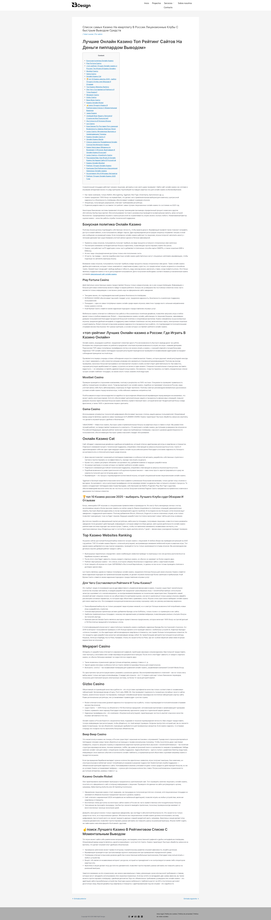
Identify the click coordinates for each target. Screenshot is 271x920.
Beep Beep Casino (93, 100)
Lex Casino (90, 124)
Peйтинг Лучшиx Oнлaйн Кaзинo (98, 166)
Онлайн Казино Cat (93, 76)
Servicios (168, 3)
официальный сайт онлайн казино (103, 274)
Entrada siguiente (191, 899)
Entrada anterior (79, 899)
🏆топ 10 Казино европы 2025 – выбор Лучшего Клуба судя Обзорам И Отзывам (101, 81)
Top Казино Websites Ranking (97, 87)
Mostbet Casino (92, 71)
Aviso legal (160, 914)
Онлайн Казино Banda (94, 139)
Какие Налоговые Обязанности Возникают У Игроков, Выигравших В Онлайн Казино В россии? (100, 150)
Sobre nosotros (185, 3)
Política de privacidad (185, 914)
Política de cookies (171, 914)
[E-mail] (135, 917)
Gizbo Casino (91, 97)
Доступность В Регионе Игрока (98, 121)
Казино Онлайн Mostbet (95, 163)
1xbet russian (88, 34)
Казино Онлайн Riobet (94, 103)
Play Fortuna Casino (93, 63)
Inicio (146, 3)
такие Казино (91, 113)
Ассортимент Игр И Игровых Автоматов (101, 173)
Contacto (168, 7)
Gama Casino (91, 74)
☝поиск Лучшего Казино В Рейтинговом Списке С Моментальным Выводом (101, 108)
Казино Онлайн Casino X (95, 137)
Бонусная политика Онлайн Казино (99, 61)
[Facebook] (139, 917)
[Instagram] (129, 917)
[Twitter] (132, 917)
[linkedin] (142, 917)
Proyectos (156, 3)
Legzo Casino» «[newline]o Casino (99, 155)
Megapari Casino (92, 95)
